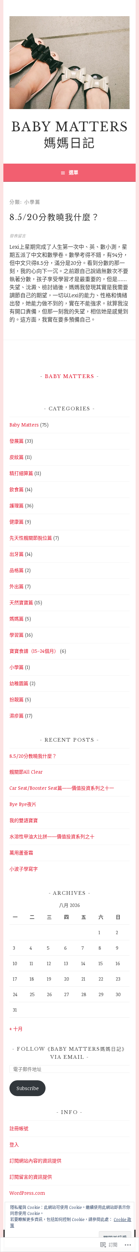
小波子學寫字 (23, 869)
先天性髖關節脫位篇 (30, 538)
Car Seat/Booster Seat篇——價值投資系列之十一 (61, 788)
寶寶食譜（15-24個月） (34, 651)
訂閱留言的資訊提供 (30, 1177)
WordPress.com (27, 1193)
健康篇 (16, 521)
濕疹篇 (16, 715)
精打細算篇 (21, 473)
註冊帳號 (18, 1128)
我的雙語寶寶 (23, 820)
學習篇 (16, 635)
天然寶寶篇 (21, 602)
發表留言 (17, 235)
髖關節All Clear (26, 772)
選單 (73, 172)
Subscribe (28, 1088)
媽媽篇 (16, 618)
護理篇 (16, 505)
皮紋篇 (16, 457)
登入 (14, 1144)
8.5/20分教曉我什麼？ (54, 217)
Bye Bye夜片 (22, 804)
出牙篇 (16, 554)
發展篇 (16, 441)
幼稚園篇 (18, 683)
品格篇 (16, 570)
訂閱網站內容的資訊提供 (35, 1160)
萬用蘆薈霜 (21, 852)
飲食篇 (16, 489)
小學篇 (16, 667)
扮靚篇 (16, 699)
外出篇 (16, 586)
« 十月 (16, 1028)
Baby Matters (69, 376)
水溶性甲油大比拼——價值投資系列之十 (51, 836)
